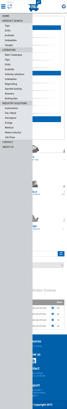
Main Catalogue (13, 54)
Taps (7, 25)
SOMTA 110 (14, 102)
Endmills (9, 35)
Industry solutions (14, 74)
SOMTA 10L (14, 94)
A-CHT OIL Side (16, 56)
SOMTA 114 (14, 109)
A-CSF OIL (13, 64)
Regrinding (11, 83)
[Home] (33, 6)
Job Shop (10, 137)
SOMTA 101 (14, 79)
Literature (9, 49)
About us (8, 146)
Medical (9, 127)
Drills (7, 30)
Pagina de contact (33, 373)
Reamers (9, 93)
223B (11, 33)
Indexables (11, 40)
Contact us (12, 134)
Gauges (9, 45)
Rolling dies (11, 98)
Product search (12, 20)
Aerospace (10, 117)
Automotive (11, 108)
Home (5, 15)
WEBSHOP (63, 6)
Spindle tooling (13, 88)
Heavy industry (13, 132)
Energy (9, 122)
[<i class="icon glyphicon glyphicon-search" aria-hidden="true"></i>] (38, 2)
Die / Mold (10, 113)
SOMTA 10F (14, 86)
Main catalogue (15, 21)
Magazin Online (33, 346)
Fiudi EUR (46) (16, 125)
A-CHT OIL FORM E (18, 49)
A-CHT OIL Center (18, 41)
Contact (7, 142)
